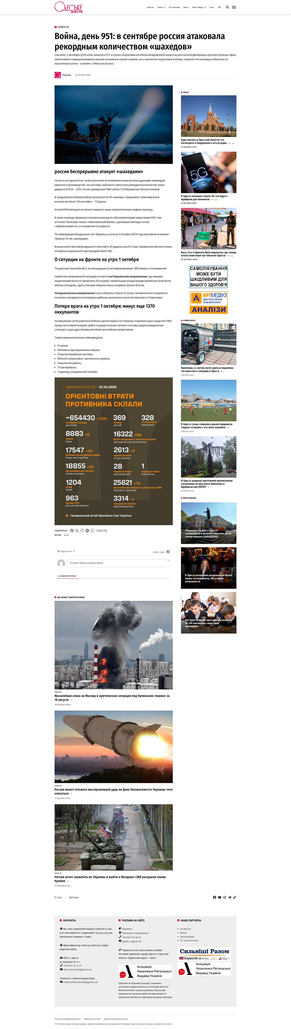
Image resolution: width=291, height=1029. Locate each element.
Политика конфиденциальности (68, 1019)
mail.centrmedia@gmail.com (77, 969)
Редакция (66, 75)
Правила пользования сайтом (116, 1019)
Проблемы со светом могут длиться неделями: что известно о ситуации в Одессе (207, 369)
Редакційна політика (92, 1019)
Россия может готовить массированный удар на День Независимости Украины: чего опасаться (114, 791)
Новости (150, 7)
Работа (183, 932)
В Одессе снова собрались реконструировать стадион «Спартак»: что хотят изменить (206, 426)
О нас (211, 7)
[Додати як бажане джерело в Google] (101, 530)
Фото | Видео (197, 7)
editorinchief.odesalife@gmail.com (80, 982)
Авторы (74, 897)
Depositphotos (187, 936)
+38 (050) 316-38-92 (131, 937)
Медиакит (127, 928)
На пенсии (185, 928)
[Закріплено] (234, 7)
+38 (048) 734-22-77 (72, 965)
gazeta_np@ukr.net (131, 941)
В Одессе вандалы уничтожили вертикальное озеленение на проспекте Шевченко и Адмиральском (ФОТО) (207, 484)
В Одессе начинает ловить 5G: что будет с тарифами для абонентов (204, 198)
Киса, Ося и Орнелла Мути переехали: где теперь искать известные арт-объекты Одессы (208, 254)
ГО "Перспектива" (189, 940)
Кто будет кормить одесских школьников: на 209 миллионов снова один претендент (208, 623)
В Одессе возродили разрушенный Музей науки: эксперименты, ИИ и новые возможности (208, 578)
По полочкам (174, 7)
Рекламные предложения (135, 933)
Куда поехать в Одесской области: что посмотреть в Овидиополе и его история (204, 141)
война (66, 535)
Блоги (186, 7)
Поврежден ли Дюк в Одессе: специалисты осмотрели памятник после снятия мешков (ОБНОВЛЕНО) (208, 533)
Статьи (160, 7)
